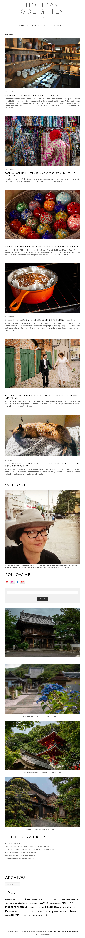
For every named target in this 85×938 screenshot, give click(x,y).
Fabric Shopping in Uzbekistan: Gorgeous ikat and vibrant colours (27, 846)
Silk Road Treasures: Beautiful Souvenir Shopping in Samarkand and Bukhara (30, 870)
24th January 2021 (9, 316)
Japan (53, 906)
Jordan (65, 907)
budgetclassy (45, 899)
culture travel (67, 899)
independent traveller (35, 907)
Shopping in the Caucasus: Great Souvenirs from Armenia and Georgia (28, 861)
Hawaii (41, 903)
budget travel (54, 899)
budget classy (35, 900)
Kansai (71, 907)
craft (61, 899)
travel (14, 914)
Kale (36, 934)
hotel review (68, 902)
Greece (35, 903)
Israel (43, 907)
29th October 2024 (9, 169)
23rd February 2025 (10, 91)
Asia (27, 899)
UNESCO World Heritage (31, 915)
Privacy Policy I (52, 932)
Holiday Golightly (42, 8)
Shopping (48, 911)
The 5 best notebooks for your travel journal (20, 852)
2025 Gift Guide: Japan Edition (14, 864)
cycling (73, 899)
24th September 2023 (10, 243)
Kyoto (8, 911)
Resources (35, 25)
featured (16, 903)
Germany (30, 903)
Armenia (22, 899)
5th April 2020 (8, 460)
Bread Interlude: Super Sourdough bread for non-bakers (40, 320)
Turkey (21, 915)
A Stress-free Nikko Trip (12, 843)
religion (30, 911)
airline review (9, 899)
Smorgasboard (56, 25)
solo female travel (59, 911)
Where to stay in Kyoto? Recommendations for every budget (25, 867)
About (45, 25)
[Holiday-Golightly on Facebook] (17, 582)
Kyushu (14, 911)
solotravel (8, 915)
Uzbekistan (45, 915)
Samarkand (35, 911)
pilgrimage (24, 911)
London (19, 911)
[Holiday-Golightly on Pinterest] (7, 582)
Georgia (25, 903)
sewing (40, 911)
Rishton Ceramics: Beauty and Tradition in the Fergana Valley (42, 246)
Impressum (75, 932)
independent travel (16, 906)
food (21, 903)
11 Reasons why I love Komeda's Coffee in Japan (20, 855)
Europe (77, 899)
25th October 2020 (9, 392)
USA (39, 915)
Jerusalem (60, 907)
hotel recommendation (55, 903)
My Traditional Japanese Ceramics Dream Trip (32, 95)
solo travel (71, 911)
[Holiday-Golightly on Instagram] (12, 582)
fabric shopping (9, 903)
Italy (47, 907)
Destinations (23, 25)
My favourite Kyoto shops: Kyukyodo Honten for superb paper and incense (30, 849)
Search (42, 598)
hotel (45, 902)
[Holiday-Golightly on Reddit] (22, 582)
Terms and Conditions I (64, 932)
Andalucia (16, 899)
